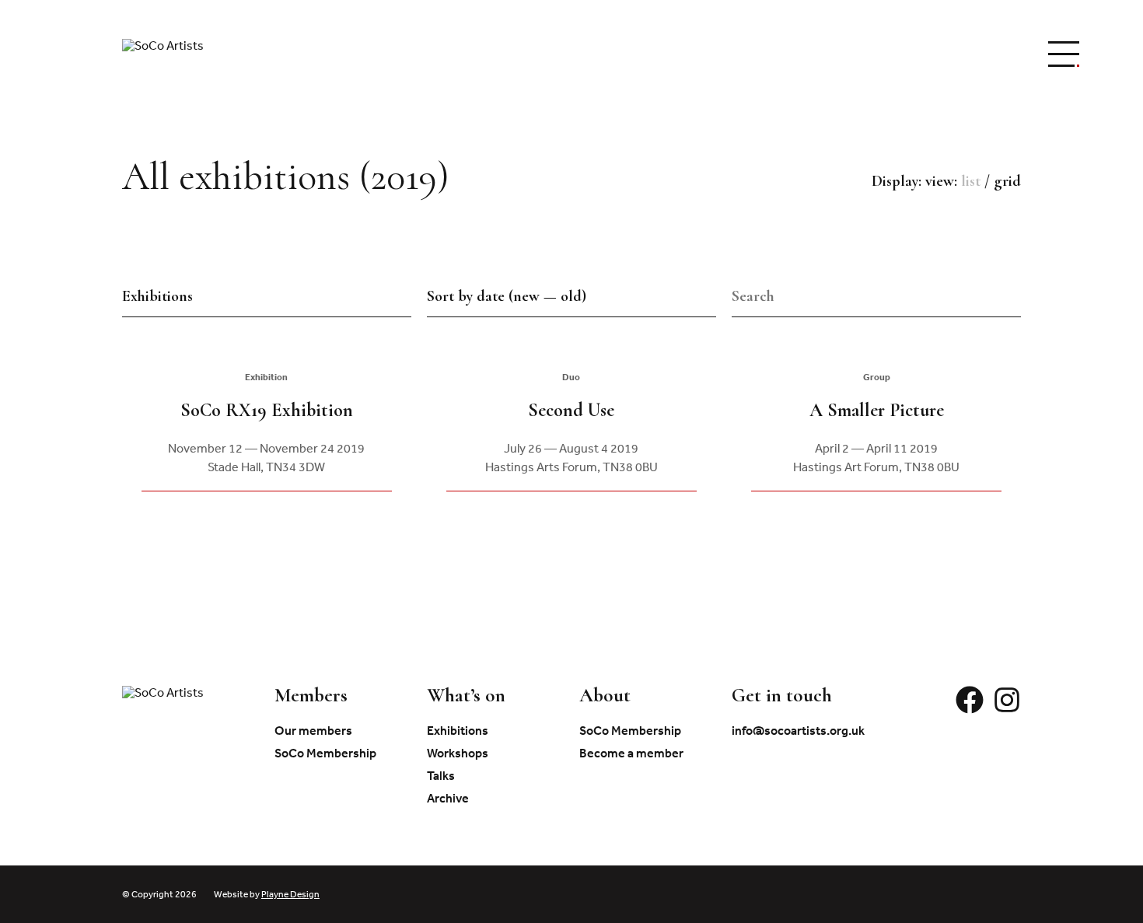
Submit (1015, 296)
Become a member (631, 752)
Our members (313, 730)
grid (1007, 181)
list (970, 181)
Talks (441, 775)
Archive (448, 798)
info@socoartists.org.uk (798, 730)
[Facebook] (970, 709)
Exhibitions (457, 730)
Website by (267, 894)
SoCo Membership (325, 752)
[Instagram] (1007, 709)
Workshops (457, 752)
